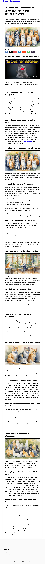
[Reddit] (24, 52)
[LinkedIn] (19, 52)
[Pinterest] (15, 52)
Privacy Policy (6, 554)
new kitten (15, 214)
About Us (5, 552)
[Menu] (41, 1)
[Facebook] (6, 52)
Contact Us (6, 556)
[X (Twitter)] (11, 52)
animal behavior (28, 141)
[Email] (33, 52)
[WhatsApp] (28, 52)
